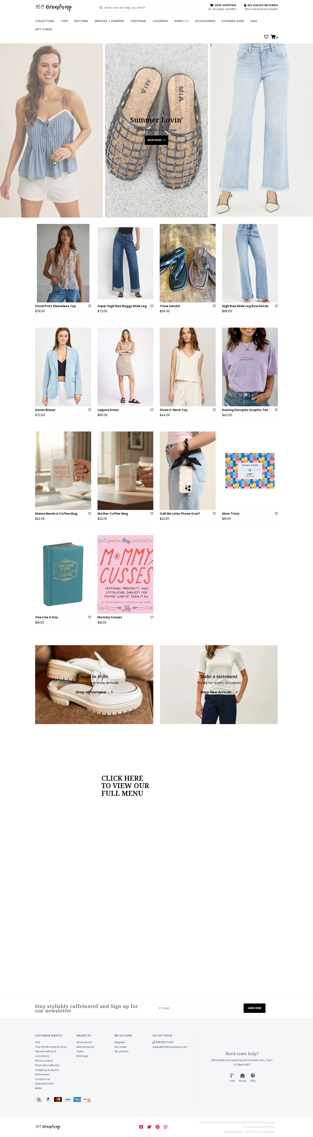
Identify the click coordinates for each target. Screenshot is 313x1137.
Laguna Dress (108, 410)
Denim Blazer (45, 410)
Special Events (44, 1083)
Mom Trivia (230, 513)
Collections (45, 21)
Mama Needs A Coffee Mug (56, 513)
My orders (121, 1047)
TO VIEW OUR (125, 785)
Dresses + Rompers (109, 21)
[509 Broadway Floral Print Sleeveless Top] (63, 263)
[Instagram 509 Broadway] (165, 1127)
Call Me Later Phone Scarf (180, 513)
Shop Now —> (156, 140)
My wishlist (121, 1051)
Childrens (160, 21)
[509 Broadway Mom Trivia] (250, 470)
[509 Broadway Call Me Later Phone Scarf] (188, 470)
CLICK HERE (122, 778)
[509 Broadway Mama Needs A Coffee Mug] (63, 470)
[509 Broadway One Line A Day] (63, 574)
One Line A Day (46, 617)
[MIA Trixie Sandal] (188, 263)
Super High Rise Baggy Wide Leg (122, 306)
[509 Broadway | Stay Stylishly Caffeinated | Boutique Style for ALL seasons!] (63, 7)
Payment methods (47, 1065)
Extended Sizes (233, 21)
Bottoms (81, 21)
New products (85, 1047)
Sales (80, 1051)
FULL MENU (122, 793)
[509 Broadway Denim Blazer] (63, 367)
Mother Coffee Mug (113, 513)
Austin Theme (233, 1131)
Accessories (205, 21)
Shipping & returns (47, 1070)
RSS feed (82, 1056)
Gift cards (43, 29)
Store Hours (42, 1074)
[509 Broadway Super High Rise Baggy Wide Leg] (126, 263)
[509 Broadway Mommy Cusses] (126, 574)
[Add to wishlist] (89, 306)
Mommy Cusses (110, 617)
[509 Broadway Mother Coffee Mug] (126, 470)
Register (120, 1042)
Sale (254, 21)
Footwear (138, 21)
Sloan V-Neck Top (174, 410)
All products (84, 1042)
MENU (38, 1088)
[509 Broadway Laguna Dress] (126, 367)
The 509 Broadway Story (51, 1047)
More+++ (182, 21)
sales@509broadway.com (170, 1047)
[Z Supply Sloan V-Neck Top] (188, 367)
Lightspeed (267, 1131)
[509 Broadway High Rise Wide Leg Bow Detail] (250, 263)
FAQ (37, 1042)
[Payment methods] (40, 1100)
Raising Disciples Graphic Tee (245, 410)
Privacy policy (44, 1060)
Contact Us (42, 1079)
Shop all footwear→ (93, 692)
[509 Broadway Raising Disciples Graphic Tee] (250, 367)
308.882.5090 (164, 1042)
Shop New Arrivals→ (217, 692)
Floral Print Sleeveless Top (55, 306)
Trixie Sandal (170, 306)
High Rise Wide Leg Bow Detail (245, 306)
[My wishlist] (266, 37)
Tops (64, 21)
